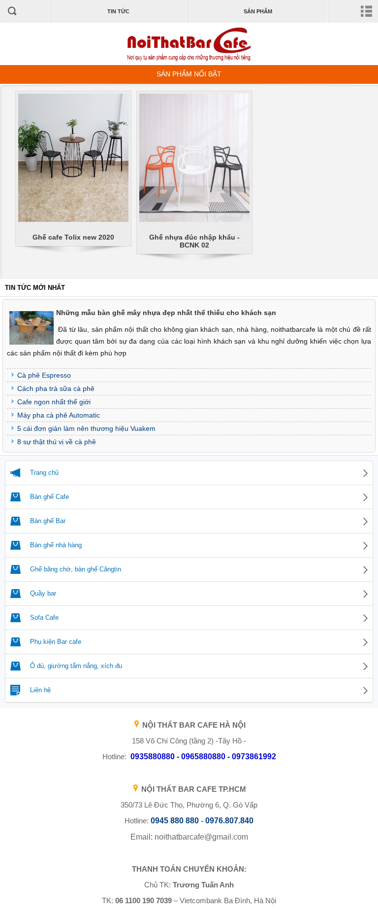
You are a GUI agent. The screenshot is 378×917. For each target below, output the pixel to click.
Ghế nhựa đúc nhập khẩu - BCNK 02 (194, 241)
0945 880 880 (175, 820)
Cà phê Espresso (44, 375)
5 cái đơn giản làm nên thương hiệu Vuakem (86, 428)
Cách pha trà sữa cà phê (55, 388)
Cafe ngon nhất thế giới (54, 402)
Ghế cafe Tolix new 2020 (73, 237)
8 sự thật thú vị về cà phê (56, 442)
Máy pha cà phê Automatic (58, 415)
